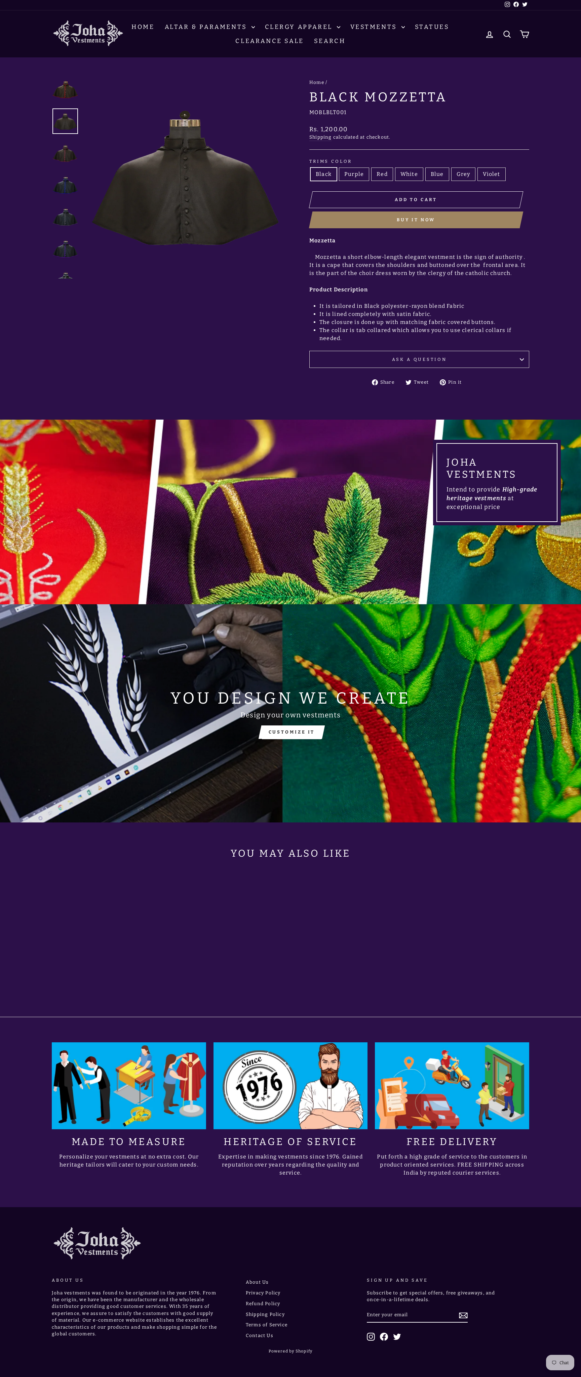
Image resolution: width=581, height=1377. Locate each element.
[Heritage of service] (291, 1085)
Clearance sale (269, 41)
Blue (437, 174)
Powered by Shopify (291, 1351)
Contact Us (259, 1335)
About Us (257, 1282)
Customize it (292, 731)
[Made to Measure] (129, 1085)
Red (382, 174)
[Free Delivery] (452, 1085)
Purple (354, 174)
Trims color (330, 161)
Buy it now (416, 219)
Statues (432, 27)
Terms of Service (266, 1325)
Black (324, 174)
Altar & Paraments (207, 27)
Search (330, 41)
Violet (491, 174)
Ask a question (419, 359)
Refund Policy (263, 1304)
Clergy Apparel (300, 27)
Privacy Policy (263, 1293)
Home (142, 27)
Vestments (375, 27)
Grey (463, 174)
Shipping (320, 137)
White (409, 174)
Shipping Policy (265, 1314)
